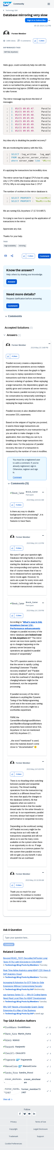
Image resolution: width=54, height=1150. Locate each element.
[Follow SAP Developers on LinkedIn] (34, 1114)
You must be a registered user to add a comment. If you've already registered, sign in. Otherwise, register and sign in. (26, 466)
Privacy (13, 1122)
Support (40, 1136)
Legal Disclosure (40, 1129)
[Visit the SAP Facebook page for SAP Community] (20, 1114)
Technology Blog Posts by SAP (19, 989)
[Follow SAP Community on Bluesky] (25, 1114)
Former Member (19, 34)
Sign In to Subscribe (36, 20)
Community (18, 4)
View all (6, 1099)
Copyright (13, 1129)
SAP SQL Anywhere (11, 52)
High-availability (10, 246)
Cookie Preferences (13, 1144)
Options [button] (49, 20)
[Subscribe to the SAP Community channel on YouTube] (29, 1114)
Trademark (13, 1136)
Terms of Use (40, 1122)
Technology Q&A (12, 10)
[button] (35, 41)
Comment (44, 256)
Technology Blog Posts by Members (22, 965)
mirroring (22, 246)
